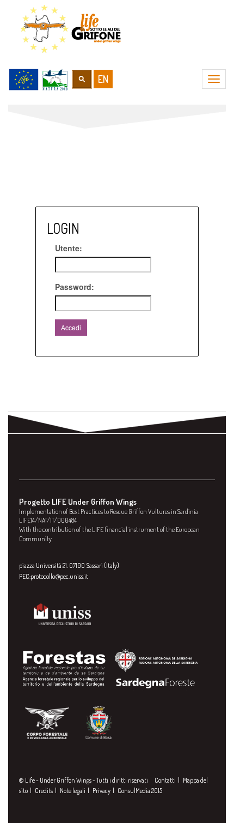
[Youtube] (73, 466)
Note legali (72, 790)
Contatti (165, 780)
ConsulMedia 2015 (140, 790)
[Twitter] (52, 466)
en (103, 79)
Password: (74, 286)
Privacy (101, 790)
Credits (44, 790)
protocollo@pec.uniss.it (59, 576)
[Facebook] (30, 466)
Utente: (68, 248)
